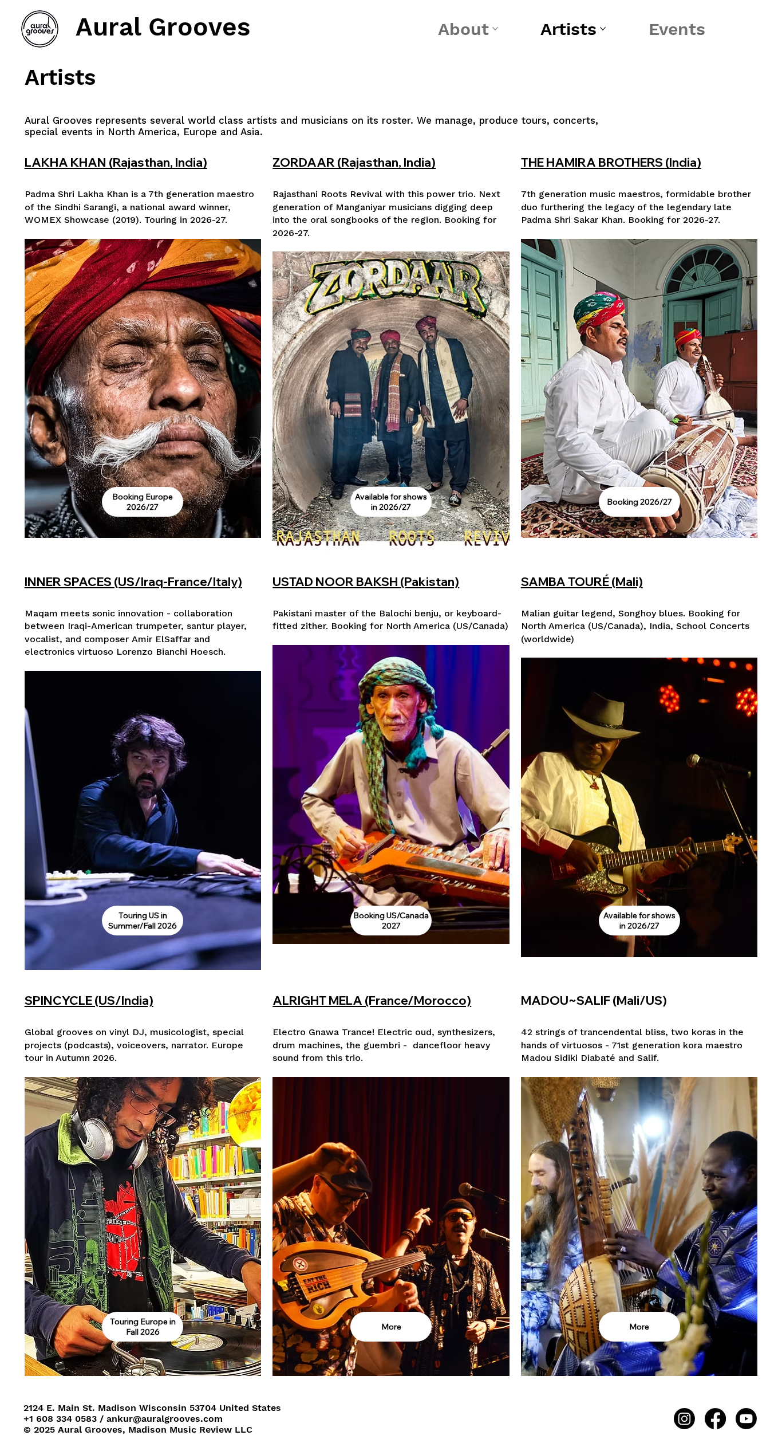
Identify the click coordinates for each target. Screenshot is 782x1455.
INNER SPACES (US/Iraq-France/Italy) (133, 581)
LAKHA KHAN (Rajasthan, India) (116, 162)
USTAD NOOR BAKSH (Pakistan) (365, 581)
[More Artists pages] (603, 29)
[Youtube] (746, 1418)
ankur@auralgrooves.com (164, 1418)
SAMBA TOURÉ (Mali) (582, 581)
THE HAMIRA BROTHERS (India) (611, 162)
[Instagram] (684, 1418)
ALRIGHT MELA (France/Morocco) (371, 1000)
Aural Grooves (163, 27)
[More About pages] (495, 29)
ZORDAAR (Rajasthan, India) (354, 162)
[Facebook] (715, 1418)
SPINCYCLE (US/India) (89, 1000)
